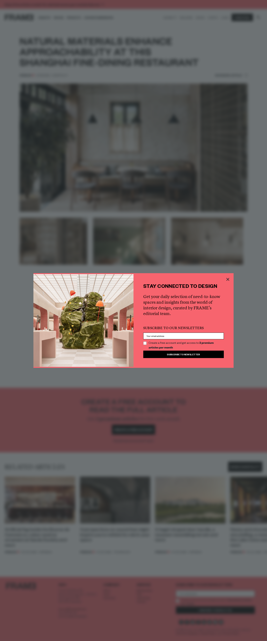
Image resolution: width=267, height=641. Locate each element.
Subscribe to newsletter (183, 354)
